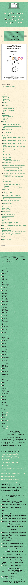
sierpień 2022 (4, 287)
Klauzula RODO (5, 217)
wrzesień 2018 (5, 359)
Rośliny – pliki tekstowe (8, 107)
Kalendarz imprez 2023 (6, 230)
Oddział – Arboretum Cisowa (8, 110)
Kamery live (4, 212)
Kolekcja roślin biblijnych (8, 129)
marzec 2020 (4, 331)
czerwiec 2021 (5, 307)
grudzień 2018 (5, 354)
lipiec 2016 (4, 396)
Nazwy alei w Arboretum (7, 100)
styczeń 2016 (4, 404)
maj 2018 (4, 365)
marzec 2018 (4, 368)
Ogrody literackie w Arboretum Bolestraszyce (10, 222)
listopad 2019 (4, 337)
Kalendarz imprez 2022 (6, 223)
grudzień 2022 (5, 281)
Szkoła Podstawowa (7, 118)
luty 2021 (4, 313)
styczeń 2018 (4, 369)
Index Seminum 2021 (6, 205)
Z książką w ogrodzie (7, 159)
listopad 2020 (4, 318)
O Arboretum (4, 96)
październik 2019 (5, 338)
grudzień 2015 (5, 405)
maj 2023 (4, 273)
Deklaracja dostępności (6, 219)
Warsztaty (10, 259)
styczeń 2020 (4, 334)
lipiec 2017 (4, 379)
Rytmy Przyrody (6, 189)
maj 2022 (4, 292)
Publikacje (4, 220)
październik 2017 (5, 374)
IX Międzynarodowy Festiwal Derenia (9, 214)
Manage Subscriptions (6, 239)
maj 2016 (4, 399)
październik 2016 (5, 391)
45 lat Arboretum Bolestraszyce (8, 216)
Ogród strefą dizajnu (7, 162)
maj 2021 (4, 309)
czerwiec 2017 (5, 380)
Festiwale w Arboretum (6, 134)
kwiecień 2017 (5, 383)
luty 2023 (4, 278)
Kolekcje (4, 121)
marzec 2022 (4, 295)
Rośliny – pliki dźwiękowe (9, 108)
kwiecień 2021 (5, 310)
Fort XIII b (5, 111)
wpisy (3, 237)
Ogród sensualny (6, 105)
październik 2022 (5, 284)
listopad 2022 (4, 282)
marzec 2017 (4, 385)
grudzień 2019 (5, 335)
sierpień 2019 (4, 341)
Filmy (10, 257)
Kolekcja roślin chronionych (8, 127)
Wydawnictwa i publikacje (7, 201)
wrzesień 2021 (5, 302)
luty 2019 (4, 351)
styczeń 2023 (4, 279)
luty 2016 (4, 402)
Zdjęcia (10, 261)
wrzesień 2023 (5, 267)
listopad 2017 (4, 373)
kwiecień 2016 (5, 401)
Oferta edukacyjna (5, 115)
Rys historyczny (6, 99)
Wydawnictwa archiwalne (8, 203)
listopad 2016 (4, 390)
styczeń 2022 (4, 298)
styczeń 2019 (4, 352)
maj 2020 (4, 327)
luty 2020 (4, 332)
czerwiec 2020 (5, 326)
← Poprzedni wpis (5, 86)
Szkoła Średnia (6, 119)
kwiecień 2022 (5, 293)
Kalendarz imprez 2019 (6, 211)
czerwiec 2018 (5, 363)
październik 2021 (5, 301)
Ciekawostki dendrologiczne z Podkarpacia (10, 200)
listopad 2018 (4, 355)
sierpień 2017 (4, 377)
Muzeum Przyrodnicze (7, 103)
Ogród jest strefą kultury (8, 194)
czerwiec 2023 (5, 271)
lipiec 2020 (4, 324)
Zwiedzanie (5, 102)
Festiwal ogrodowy (5, 208)
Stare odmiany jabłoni (7, 132)
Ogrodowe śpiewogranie (7, 190)
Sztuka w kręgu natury (7, 192)
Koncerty (3, 259)
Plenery (3, 422)
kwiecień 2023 (5, 274)
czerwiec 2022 (5, 290)
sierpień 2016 (4, 394)
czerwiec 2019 (5, 345)
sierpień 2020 (4, 323)
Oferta (3, 418)
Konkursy (4, 417)
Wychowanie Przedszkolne (8, 116)
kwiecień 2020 (5, 329)
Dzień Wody (4, 257)
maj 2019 (4, 346)
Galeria (3, 236)
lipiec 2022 (4, 288)
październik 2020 (5, 320)
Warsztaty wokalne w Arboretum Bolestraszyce (11, 206)
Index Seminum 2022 (6, 228)
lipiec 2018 (4, 362)
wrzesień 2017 (5, 376)
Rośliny (3, 425)
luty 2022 (4, 296)
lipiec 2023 (4, 270)
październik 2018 (5, 357)
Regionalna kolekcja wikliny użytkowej (10, 130)
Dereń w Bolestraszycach (8, 123)
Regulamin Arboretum (7, 97)
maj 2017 (4, 382)
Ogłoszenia (4, 420)
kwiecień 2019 (5, 348)
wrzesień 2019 (5, 340)
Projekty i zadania (5, 135)
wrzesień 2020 (5, 321)
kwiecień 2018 (5, 366)
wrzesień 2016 (5, 393)
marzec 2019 (4, 349)
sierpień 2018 (4, 360)
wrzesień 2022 (5, 285)
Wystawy (4, 261)
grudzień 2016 (5, 388)
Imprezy (3, 412)
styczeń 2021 (4, 315)
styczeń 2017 (4, 387)
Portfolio (4, 423)
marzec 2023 (4, 276)
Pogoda (4, 113)
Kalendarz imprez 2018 (6, 209)
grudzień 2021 (5, 299)
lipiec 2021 (4, 306)
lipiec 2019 (4, 343)
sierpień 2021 (4, 304)
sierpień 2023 (4, 268)
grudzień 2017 (5, 371)
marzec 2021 (4, 312)
